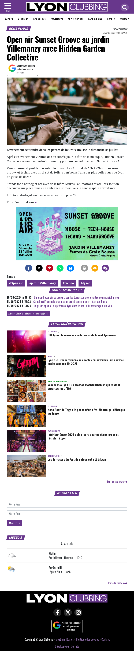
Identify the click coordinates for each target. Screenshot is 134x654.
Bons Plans (39, 19)
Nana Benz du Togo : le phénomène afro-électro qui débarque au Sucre (86, 411)
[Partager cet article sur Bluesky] (70, 268)
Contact (124, 19)
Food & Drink (95, 19)
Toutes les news (115, 482)
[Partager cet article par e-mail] (94, 268)
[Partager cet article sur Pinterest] (49, 268)
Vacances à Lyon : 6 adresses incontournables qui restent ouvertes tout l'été (84, 386)
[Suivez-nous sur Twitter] (67, 615)
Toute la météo (116, 583)
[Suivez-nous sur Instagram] (77, 615)
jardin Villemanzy (43, 283)
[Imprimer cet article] (84, 268)
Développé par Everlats (67, 646)
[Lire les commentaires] (105, 268)
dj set (86, 283)
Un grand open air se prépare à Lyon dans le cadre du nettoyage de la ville (73, 306)
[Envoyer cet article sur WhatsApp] (60, 268)
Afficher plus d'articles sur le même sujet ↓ (28, 313)
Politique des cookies (87, 639)
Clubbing (23, 19)
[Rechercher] (124, 8)
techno (69, 283)
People (111, 19)
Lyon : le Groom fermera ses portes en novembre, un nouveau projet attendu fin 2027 (86, 362)
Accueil (9, 19)
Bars (50, 357)
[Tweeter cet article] (39, 268)
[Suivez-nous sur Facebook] (56, 615)
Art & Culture (75, 19)
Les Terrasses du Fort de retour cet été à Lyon (77, 459)
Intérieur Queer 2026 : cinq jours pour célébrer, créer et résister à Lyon (83, 436)
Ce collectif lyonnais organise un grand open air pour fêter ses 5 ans (70, 302)
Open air (17, 283)
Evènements (56, 19)
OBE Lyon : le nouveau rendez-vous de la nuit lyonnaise (82, 335)
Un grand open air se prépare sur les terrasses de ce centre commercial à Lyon (76, 297)
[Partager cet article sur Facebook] (28, 268)
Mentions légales (64, 639)
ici (36, 202)
